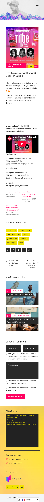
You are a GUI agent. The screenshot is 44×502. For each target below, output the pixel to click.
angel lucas (11, 230)
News (19, 291)
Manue (10, 66)
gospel (26, 234)
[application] (22, 430)
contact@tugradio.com (18, 459)
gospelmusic (12, 239)
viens (21, 243)
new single (11, 243)
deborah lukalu (25, 230)
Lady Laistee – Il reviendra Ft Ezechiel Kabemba (21, 320)
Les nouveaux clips (13, 192)
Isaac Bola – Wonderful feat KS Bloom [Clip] (29, 194)
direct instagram (13, 234)
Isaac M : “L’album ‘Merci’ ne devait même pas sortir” (12, 208)
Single (21, 316)
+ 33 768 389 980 (15, 463)
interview (23, 239)
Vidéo (26, 316)
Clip (14, 291)
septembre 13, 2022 (15, 64)
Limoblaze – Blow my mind (19, 294)
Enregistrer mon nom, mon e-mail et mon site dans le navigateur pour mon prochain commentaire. (23, 356)
